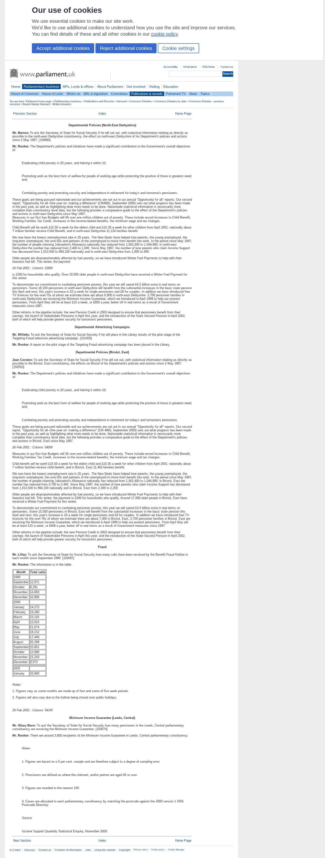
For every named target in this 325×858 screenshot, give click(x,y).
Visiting (154, 86)
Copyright (124, 849)
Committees (119, 94)
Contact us (227, 66)
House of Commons (25, 94)
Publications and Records (99, 101)
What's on (73, 94)
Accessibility (170, 66)
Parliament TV (176, 94)
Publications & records (146, 94)
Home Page (183, 113)
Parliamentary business (41, 86)
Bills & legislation (96, 94)
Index (102, 113)
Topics (205, 94)
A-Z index (15, 849)
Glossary (29, 849)
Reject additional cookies (126, 48)
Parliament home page (38, 101)
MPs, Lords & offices (78, 86)
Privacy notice (141, 849)
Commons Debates (140, 101)
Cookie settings (178, 48)
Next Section (22, 840)
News (193, 94)
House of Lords (52, 94)
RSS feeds (208, 66)
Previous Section (25, 113)
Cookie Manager (176, 849)
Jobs (88, 849)
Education (170, 86)
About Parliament (110, 86)
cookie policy (164, 34)
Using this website (104, 849)
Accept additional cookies (63, 48)
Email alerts (190, 66)
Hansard (122, 101)
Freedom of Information (68, 849)
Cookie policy (158, 849)
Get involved (136, 86)
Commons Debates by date (170, 101)
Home (15, 86)
